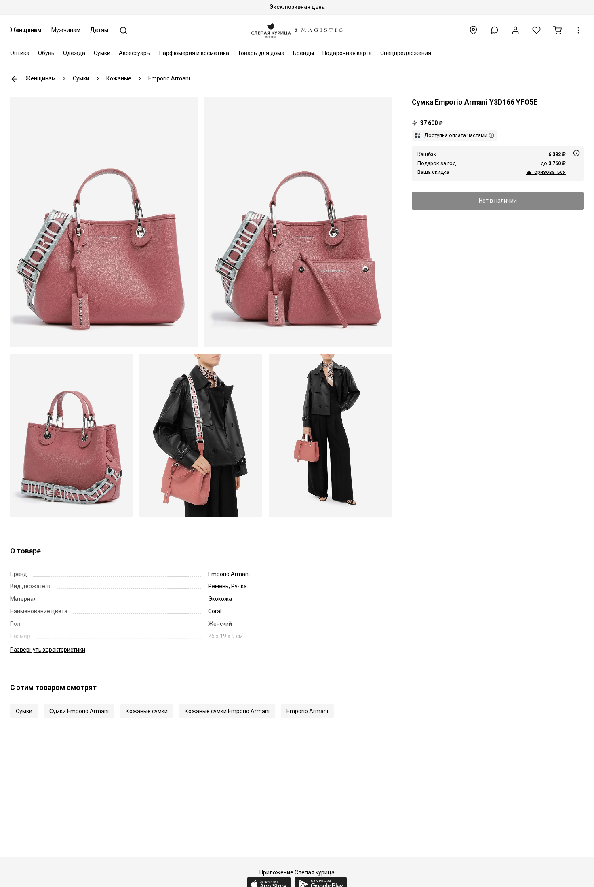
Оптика (19, 53)
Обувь (46, 53)
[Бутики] (473, 30)
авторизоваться (546, 172)
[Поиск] (123, 30)
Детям (99, 30)
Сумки (102, 53)
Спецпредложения (405, 53)
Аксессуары (135, 53)
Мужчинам (65, 30)
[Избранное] (536, 30)
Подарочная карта (347, 53)
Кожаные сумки (147, 711)
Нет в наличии (498, 200)
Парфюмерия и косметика (194, 53)
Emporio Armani (307, 711)
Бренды (303, 53)
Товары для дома (261, 53)
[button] (494, 30)
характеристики (47, 649)
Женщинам (26, 30)
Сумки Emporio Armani (79, 711)
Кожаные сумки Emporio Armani (227, 711)
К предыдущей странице (14, 79)
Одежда (74, 53)
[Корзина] (557, 30)
